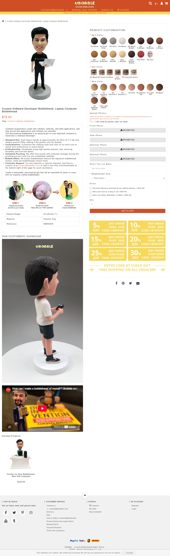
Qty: (92, 200)
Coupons (124, 10)
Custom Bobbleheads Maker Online (89, 547)
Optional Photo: (99, 145)
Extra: (93, 183)
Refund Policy (52, 524)
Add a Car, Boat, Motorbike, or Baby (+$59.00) (111, 195)
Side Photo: (96, 135)
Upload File (128, 130)
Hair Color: (98, 35)
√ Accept (129, 553)
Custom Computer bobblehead (21, 121)
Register (135, 506)
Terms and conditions (56, 531)
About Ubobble (95, 512)
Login (134, 509)
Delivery (50, 512)
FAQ (48, 515)
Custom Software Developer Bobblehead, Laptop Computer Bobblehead (37, 21)
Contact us (107, 10)
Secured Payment (54, 528)
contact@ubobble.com (29, 165)
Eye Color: (98, 67)
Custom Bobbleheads (53, 10)
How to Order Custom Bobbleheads (61, 518)
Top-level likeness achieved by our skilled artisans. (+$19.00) (118, 188)
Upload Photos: (98, 113)
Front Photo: (97, 126)
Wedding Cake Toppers (84, 10)
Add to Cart (127, 211)
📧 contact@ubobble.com (57, 509)
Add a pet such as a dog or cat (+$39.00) (109, 192)
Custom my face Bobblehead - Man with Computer (21, 475)
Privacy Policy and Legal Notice (60, 521)
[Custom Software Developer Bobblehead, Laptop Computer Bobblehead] (42, 63)
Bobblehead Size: (101, 174)
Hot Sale (92, 509)
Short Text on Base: (101, 164)
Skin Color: (98, 81)
